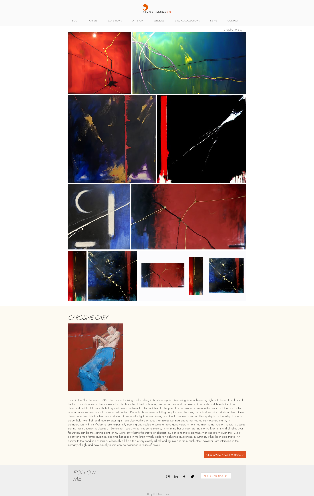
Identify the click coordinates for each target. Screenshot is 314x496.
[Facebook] (184, 476)
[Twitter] (192, 476)
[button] (117, 21)
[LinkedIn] (176, 476)
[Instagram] (168, 476)
